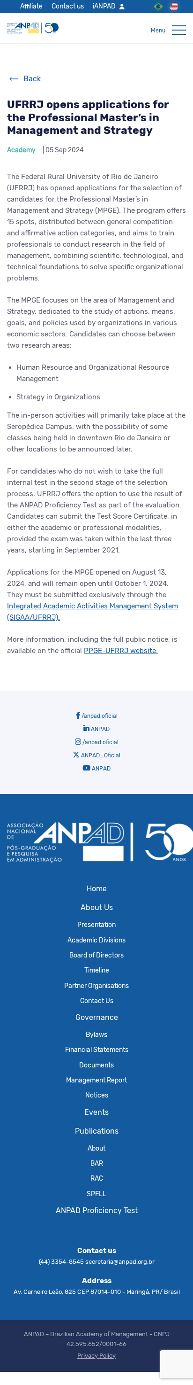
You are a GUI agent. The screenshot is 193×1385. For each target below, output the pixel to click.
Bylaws (96, 1034)
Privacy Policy (96, 1355)
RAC (96, 1178)
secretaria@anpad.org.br (120, 1261)
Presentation (96, 924)
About (96, 1148)
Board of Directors (96, 955)
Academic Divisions (96, 940)
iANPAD (104, 6)
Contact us (68, 6)
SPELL (96, 1194)
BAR (96, 1163)
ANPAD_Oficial (100, 755)
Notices (96, 1095)
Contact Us (96, 1000)
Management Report (96, 1080)
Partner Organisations (96, 985)
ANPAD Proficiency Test (97, 1210)
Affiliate (31, 6)
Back (32, 78)
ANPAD (99, 729)
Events (96, 1112)
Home (97, 888)
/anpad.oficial (99, 716)
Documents (96, 1065)
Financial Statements (96, 1049)
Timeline (96, 970)
